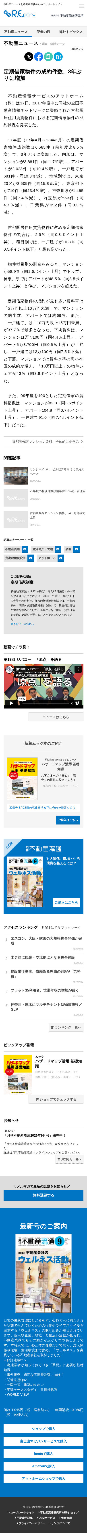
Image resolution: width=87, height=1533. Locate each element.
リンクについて (60, 1523)
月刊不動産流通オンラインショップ (35, 1152)
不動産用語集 (24, 1517)
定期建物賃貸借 (15, 558)
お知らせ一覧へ (70, 1159)
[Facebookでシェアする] (39, 57)
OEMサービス (46, 1517)
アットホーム (47, 558)
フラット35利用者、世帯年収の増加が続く (47, 992)
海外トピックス (71, 32)
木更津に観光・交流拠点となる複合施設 (47, 960)
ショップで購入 (43, 1429)
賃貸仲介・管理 (43, 549)
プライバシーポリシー (32, 1523)
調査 (68, 549)
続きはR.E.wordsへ (22, 624)
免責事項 (66, 1517)
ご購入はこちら (68, 820)
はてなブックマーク (66, 927)
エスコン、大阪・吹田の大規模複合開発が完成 (47, 943)
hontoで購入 (43, 1453)
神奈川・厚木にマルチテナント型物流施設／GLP (47, 1009)
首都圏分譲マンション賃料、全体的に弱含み (46, 441)
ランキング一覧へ (67, 1027)
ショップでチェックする (58, 1099)
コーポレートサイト (22, 1512)
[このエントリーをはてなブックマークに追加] (58, 56)
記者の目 (43, 32)
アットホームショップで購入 (43, 1478)
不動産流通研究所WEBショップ (59, 1512)
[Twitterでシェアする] (29, 56)
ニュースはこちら (56, 717)
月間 (44, 927)
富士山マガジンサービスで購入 (43, 1441)
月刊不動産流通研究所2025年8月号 (29, 1144)
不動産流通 (12, 549)
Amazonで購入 (43, 1466)
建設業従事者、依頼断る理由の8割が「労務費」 (47, 976)
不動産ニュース (16, 32)
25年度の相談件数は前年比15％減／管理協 (57, 491)
